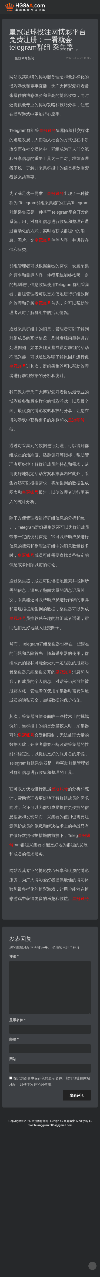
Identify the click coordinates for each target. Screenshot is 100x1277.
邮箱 (14, 1039)
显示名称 (17, 1020)
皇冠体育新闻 (24, 58)
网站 (12, 1059)
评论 (14, 956)
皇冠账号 (47, 130)
